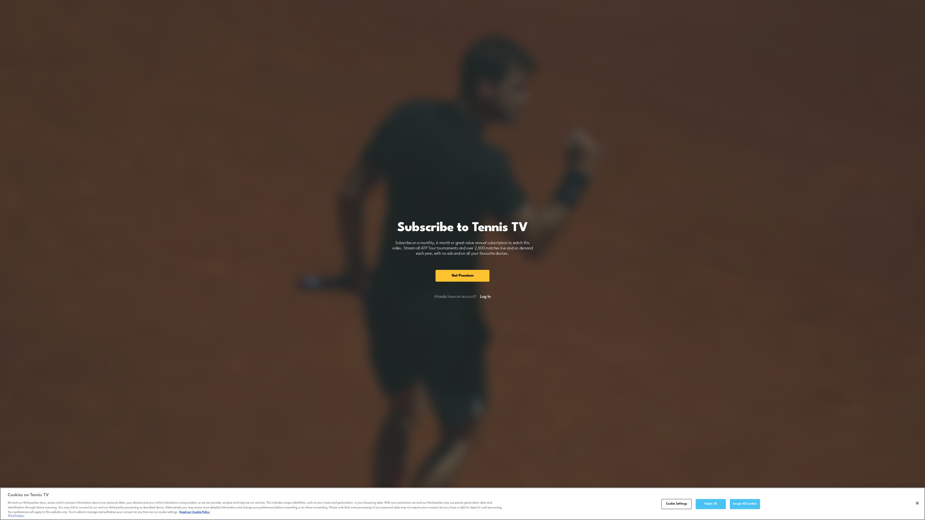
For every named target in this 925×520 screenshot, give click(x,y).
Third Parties (16, 516)
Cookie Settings (676, 503)
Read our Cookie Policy (194, 512)
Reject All (711, 503)
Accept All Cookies (745, 503)
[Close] (917, 503)
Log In (485, 297)
